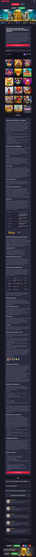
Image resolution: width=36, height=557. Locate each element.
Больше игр (18, 115)
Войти (22, 4)
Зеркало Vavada (18, 45)
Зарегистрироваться (15, 4)
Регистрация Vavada (18, 472)
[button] (1, 15)
